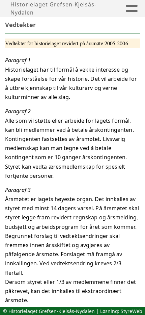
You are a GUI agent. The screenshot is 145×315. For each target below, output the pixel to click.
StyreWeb (131, 311)
